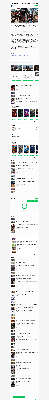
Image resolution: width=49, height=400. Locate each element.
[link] (13, 399)
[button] (11, 399)
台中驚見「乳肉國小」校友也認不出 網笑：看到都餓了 (20, 55)
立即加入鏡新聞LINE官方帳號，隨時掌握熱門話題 (18, 50)
